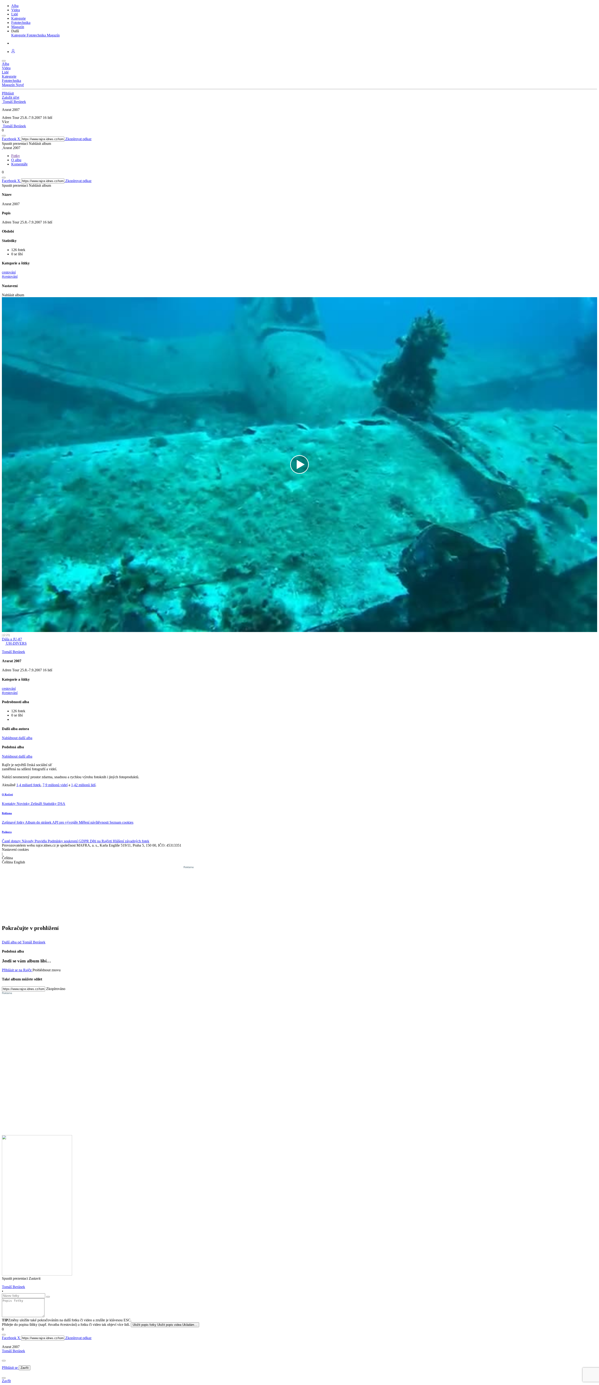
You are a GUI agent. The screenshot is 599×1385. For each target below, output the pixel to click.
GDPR (84, 841)
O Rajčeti (7, 794)
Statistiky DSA (54, 804)
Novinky (24, 804)
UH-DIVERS (16, 643)
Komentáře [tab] (19, 164)
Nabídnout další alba (17, 738)
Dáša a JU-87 (12, 639)
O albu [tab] (16, 160)
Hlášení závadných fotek (131, 841)
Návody (28, 841)
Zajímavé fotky (13, 822)
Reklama (7, 813)
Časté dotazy (12, 841)
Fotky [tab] (15, 156)
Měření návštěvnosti (94, 822)
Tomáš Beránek (13, 1351)
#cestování (10, 276)
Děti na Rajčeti (101, 841)
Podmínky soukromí (63, 841)
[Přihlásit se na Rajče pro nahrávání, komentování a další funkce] (13, 52)
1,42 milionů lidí (83, 785)
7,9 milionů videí (55, 785)
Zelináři (37, 804)
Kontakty (9, 804)
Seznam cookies (121, 822)
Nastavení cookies (15, 849)
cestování (9, 272)
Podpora (7, 831)
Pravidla (41, 841)
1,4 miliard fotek (28, 785)
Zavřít (25, 1368)
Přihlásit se (10, 1368)
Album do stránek (38, 822)
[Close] (4, 1360)
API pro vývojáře (65, 822)
